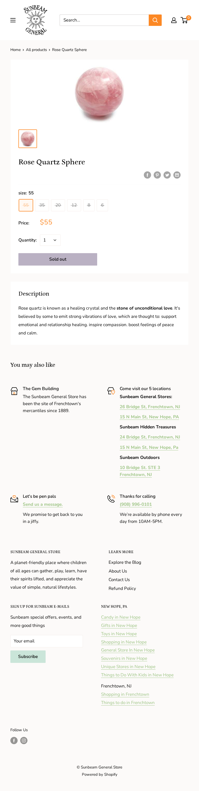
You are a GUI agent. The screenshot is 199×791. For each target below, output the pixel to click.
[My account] (173, 20)
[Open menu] (13, 20)
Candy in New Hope (120, 617)
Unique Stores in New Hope (128, 667)
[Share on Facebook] (147, 175)
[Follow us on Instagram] (23, 740)
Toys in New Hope (119, 634)
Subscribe (28, 657)
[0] (184, 20)
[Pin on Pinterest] (157, 175)
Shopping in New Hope (124, 642)
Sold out (57, 259)
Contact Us (119, 580)
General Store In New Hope (128, 650)
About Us (118, 571)
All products (36, 49)
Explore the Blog (125, 562)
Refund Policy (122, 588)
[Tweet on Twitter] (167, 175)
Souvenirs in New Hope (124, 658)
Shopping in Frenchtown (125, 694)
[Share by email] (177, 175)
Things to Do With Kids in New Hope (137, 675)
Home (15, 49)
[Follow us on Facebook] (14, 740)
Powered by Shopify (99, 774)
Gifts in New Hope (119, 625)
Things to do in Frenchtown (128, 703)
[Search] (155, 20)
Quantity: (27, 240)
